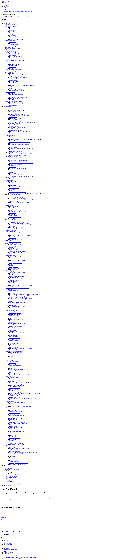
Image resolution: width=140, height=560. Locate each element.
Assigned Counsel (10, 135)
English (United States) (18, 11)
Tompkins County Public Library (14, 69)
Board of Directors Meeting (15, 102)
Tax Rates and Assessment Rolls (16, 78)
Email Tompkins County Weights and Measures (20, 406)
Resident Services (17, 499)
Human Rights (12, 36)
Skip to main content (5, 1)
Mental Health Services (14, 413)
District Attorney (13, 65)
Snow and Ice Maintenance (15, 252)
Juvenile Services (13, 339)
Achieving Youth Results (15, 449)
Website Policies (10, 481)
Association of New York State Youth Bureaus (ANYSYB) (23, 452)
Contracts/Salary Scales (14, 268)
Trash (10, 353)
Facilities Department (11, 230)
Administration (12, 364)
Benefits (11, 265)
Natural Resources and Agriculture (17, 323)
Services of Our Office (14, 109)
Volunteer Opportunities (14, 123)
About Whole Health (14, 409)
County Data (12, 172)
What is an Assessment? (14, 73)
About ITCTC (12, 289)
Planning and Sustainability (12, 310)
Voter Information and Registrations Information (20, 149)
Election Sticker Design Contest (16, 151)
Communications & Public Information (15, 152)
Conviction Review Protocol (15, 210)
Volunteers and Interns (14, 277)
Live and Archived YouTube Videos (12, 531)
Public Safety (9, 61)
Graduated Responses (14, 340)
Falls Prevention (13, 117)
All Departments (7, 106)
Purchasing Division (14, 234)
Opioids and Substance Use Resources (18, 423)
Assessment (9, 72)
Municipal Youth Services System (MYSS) (19, 448)
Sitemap (8, 478)
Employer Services (13, 435)
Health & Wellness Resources (16, 53)
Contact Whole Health (14, 428)
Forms (10, 143)
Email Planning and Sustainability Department (20, 332)
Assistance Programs (11, 26)
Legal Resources (13, 214)
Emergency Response (11, 219)
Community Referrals (14, 281)
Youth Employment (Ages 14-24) (17, 431)
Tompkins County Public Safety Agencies (19, 223)
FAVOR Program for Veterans (16, 186)
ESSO (10, 342)
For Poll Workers (13, 147)
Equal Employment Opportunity (16, 274)
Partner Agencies (13, 439)
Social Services (12, 30)
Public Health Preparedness (15, 420)
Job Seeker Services (14, 432)
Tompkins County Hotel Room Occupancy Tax (20, 232)
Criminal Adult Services (14, 338)
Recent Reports (12, 167)
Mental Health (12, 55)
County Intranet (7, 543)
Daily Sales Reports (13, 82)
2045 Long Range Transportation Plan (18, 297)
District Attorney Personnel (15, 209)
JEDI (10, 473)
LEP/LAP (11, 282)
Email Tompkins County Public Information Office (21, 153)
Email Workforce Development (16, 444)
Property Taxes (12, 238)
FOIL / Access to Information (16, 164)
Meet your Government (11, 476)
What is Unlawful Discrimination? (17, 272)
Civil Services (12, 181)
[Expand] (16, 26)
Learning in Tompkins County (13, 474)
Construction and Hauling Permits (17, 251)
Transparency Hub (13, 349)
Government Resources (9, 71)
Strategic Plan (12, 173)
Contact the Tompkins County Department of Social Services (23, 398)
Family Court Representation (16, 39)
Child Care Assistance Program (16, 384)
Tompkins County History (15, 256)
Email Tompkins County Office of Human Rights (20, 285)
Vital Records (12, 424)
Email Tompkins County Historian (17, 260)
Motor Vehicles (9, 309)
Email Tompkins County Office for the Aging (19, 131)
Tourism (11, 328)
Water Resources (13, 331)
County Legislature (10, 88)
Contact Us (12, 359)
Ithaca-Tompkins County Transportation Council (17, 288)
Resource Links (13, 460)
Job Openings (12, 414)
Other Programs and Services (16, 355)
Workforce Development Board (16, 443)
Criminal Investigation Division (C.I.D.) (18, 369)
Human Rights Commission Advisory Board (19, 284)
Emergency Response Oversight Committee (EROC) (21, 224)
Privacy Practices (13, 426)
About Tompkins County (48, 499)
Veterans (11, 38)
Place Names (12, 259)
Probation (11, 68)
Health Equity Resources (15, 113)
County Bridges (13, 246)
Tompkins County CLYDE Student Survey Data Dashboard (23, 455)
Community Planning (14, 315)
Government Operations (12, 51)
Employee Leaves (13, 267)
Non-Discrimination (11, 477)
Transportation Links (14, 303)
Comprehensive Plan (14, 317)
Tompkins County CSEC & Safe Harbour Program (21, 453)
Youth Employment (13, 44)
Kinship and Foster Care (15, 34)
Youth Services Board (14, 461)
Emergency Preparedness (15, 64)
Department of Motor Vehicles (13, 48)
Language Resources (14, 165)
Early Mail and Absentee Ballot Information (19, 144)
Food (10, 27)
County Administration (11, 156)
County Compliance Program (13, 194)
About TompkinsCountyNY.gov (11, 547)
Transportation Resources (15, 386)
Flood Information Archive (15, 99)
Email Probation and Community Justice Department (21, 348)
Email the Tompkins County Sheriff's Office (19, 374)
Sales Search (12, 84)
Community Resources (14, 438)
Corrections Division (14, 371)
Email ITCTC (12, 305)
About (5, 465)
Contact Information (14, 146)
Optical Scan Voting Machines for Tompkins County (21, 148)
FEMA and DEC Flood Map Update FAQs (19, 96)
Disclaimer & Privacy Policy (7, 557)
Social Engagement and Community (17, 110)
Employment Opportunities (15, 263)
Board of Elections (10, 138)
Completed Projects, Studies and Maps (18, 299)
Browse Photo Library (9, 544)
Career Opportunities (14, 347)
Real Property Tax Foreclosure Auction (18, 239)
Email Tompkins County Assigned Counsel (19, 136)
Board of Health (10, 86)
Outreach (11, 356)
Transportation (12, 330)
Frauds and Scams (13, 119)
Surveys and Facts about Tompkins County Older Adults (22, 122)
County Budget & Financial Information (18, 160)
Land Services (12, 182)
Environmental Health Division (16, 415)
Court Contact (12, 213)
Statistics (11, 301)
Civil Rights (12, 292)
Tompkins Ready (13, 228)
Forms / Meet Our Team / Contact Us (17, 227)
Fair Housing (12, 273)
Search (2, 484)
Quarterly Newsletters (14, 459)
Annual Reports (13, 335)
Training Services (13, 434)
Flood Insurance (13, 93)
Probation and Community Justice (14, 334)
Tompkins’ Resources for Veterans (17, 402)
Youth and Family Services (15, 394)
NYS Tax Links (13, 80)
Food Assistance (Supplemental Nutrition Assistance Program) (23, 380)
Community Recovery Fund (15, 171)
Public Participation (13, 293)
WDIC (10, 472)
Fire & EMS (12, 226)
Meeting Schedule (13, 290)
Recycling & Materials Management (14, 351)
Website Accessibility (14, 201)
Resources (11, 346)
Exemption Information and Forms (17, 74)
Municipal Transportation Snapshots (17, 302)
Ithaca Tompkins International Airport (15, 60)
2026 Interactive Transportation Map (17, 306)
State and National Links (15, 124)
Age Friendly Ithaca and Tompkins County (19, 115)
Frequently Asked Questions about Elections (19, 142)
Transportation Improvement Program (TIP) (19, 296)
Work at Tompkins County (15, 46)
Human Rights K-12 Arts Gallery (17, 276)
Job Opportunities (13, 105)
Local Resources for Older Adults (17, 118)
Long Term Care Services (15, 397)
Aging (7, 107)
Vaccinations (12, 59)
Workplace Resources (14, 280)
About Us (11, 357)
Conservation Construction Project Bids (18, 103)
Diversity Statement (8, 542)
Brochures (11, 257)
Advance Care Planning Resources (17, 114)
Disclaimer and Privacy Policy (13, 469)
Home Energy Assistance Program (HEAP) (19, 382)
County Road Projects (14, 248)
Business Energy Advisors (15, 313)
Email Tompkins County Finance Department (19, 235)
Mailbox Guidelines (13, 249)
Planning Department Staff (15, 326)
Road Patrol (12, 372)
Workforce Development (12, 430)
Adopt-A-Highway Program (15, 244)
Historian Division (10, 255)
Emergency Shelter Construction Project (15, 50)
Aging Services (12, 35)
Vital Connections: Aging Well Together (18, 121)
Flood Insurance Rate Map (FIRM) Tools (18, 97)
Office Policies (12, 373)
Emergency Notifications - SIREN (17, 221)
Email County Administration (16, 174)
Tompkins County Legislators (16, 89)
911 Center (11, 63)
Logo (2, 519)
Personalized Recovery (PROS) (16, 56)
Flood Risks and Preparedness (16, 94)
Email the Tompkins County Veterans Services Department (22, 403)
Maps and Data (12, 322)
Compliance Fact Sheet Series (16, 196)
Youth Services (9, 445)
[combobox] (8, 14)
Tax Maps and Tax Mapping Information (18, 77)
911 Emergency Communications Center (18, 222)
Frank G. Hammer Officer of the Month (18, 211)
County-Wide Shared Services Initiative (18, 161)
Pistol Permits (12, 185)
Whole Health (9, 407)
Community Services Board (15, 411)
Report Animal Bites (14, 57)
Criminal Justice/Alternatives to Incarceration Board (21, 163)
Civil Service (12, 264)
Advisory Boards (13, 311)
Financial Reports (13, 236)
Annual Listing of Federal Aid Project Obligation (20, 298)
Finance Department (11, 231)
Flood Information (10, 92)
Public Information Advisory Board (17, 155)
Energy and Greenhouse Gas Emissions (18, 319)
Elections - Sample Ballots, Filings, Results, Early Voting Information (25, 139)
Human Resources (10, 261)
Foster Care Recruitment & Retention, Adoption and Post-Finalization (25, 393)
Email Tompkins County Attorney (17, 178)
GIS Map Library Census (15, 242)
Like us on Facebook (8, 528)
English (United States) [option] (18, 16)
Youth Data (12, 456)
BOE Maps (12, 140)
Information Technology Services (14, 286)
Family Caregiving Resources (16, 111)
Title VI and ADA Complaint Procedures (18, 198)
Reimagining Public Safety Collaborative (18, 168)
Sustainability (12, 327)
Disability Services (13, 436)
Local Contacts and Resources (16, 98)
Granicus (21, 558)
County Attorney (10, 177)
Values (10, 169)
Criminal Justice (13, 215)
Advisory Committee (14, 126)
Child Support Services (14, 388)
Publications (12, 457)
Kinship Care (12, 390)
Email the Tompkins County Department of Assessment (22, 85)
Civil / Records (12, 368)
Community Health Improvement (17, 422)
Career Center (12, 42)
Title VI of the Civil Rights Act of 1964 (18, 197)
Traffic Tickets (12, 218)
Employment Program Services (16, 385)
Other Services (12, 189)
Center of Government (11, 467)
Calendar (11, 440)
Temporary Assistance (14, 377)
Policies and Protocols (14, 206)
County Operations (13, 324)
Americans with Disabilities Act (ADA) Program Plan (21, 199)
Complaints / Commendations (16, 365)
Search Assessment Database (16, 76)
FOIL (5, 551)
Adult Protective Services (15, 396)
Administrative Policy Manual (16, 157)
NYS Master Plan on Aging (15, 130)
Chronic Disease (13, 419)
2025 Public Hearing (14, 128)
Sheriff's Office (12, 67)
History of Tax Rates (14, 81)
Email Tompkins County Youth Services (18, 463)
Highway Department (11, 243)
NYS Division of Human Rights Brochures (19, 278)
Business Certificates (14, 188)
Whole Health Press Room (15, 427)
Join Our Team (12, 363)
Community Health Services (15, 418)
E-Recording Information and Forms (17, 192)
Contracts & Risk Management (16, 159)
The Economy (12, 318)
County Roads (12, 247)
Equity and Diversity (11, 470)
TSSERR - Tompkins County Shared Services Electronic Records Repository (27, 193)
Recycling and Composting (15, 352)
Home (2, 485)
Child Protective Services (15, 389)
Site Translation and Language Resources (13, 555)
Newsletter (11, 442)
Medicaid (11, 31)
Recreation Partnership (14, 451)
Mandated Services (13, 336)
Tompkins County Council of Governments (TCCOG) (21, 176)
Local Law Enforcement (15, 217)
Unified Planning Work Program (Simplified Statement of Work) (24, 294)
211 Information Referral (12, 25)
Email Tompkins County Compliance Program (20, 202)
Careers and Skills (10, 40)
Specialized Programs (14, 343)
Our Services (12, 447)
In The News (12, 190)
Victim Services (13, 344)
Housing (11, 28)
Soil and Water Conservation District (14, 101)
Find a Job (11, 43)
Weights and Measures (11, 405)
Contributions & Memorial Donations (18, 127)
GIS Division (9, 240)
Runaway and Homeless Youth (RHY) (18, 464)
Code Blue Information (14, 399)
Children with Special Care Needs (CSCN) (19, 417)
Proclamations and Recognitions (16, 90)
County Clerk (9, 47)
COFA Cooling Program (15, 132)
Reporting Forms (13, 269)
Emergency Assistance (14, 378)
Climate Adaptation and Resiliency (17, 314)
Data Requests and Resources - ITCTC (18, 307)
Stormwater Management (15, 253)
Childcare (11, 32)
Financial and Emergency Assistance (17, 392)
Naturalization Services (14, 184)
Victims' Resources (13, 207)
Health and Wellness (11, 52)
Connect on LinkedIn (8, 530)
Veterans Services (10, 401)
